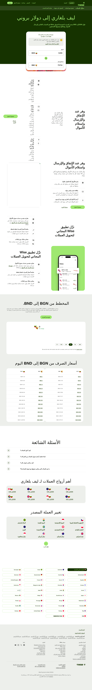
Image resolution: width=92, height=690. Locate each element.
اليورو (24, 529)
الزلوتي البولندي (79, 529)
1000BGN (78, 408)
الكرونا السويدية (41, 529)
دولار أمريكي (41, 536)
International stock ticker (39, 648)
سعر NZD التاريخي (81, 638)
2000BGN (78, 412)
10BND (41, 384)
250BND (40, 400)
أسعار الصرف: (82, 629)
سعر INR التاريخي (17, 636)
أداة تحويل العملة (41, 646)
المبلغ (62, 49)
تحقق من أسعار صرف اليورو (52, 44)
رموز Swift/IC (42, 649)
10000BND (40, 420)
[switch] (46, 58)
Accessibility (83, 657)
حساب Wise (62, 646)
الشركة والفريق (82, 645)
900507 (51, 676)
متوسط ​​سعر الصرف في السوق (20, 222)
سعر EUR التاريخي (43, 636)
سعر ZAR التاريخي (72, 638)
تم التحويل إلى (61, 61)
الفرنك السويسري (59, 529)
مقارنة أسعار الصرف (40, 654)
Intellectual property (60, 667)
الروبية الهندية (41, 522)
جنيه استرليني (79, 536)
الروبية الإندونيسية (59, 522)
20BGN (79, 388)
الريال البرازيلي (22, 522)
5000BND (40, 416)
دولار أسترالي (60, 536)
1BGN (79, 376)
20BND (41, 388)
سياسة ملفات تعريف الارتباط (19, 664)
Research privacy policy (39, 645)
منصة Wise (63, 652)
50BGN (79, 392)
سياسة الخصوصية (41, 664)
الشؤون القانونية (62, 664)
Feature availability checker (79, 659)
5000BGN (78, 416)
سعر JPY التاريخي (35, 636)
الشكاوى (63, 666)
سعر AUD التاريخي (70, 636)
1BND (41, 376)
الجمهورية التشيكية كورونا (76, 522)
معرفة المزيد (15, 121)
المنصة (65, 3)
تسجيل (10, 3)
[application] (20, 336)
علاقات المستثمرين (82, 652)
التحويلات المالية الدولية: (80, 633)
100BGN (79, 396)
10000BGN (78, 420)
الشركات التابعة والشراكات (80, 654)
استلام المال (62, 651)
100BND (41, 396)
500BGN (79, 404)
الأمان (84, 646)
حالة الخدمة (83, 651)
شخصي (71, 3)
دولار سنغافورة (22, 536)
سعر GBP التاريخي (61, 636)
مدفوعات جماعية (61, 655)
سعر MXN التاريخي (52, 636)
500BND (40, 404)
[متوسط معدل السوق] (39, 34)
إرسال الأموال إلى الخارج (60, 645)
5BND (41, 380)
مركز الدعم (83, 655)
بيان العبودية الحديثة (21, 666)
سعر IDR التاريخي (36, 638)
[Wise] (80, 3)
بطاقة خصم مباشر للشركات (59, 654)
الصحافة (84, 648)
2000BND (40, 412)
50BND (41, 392)
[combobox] (33, 53)
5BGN (79, 380)
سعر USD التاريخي (54, 638)
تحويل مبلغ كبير (62, 649)
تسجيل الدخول (17, 3)
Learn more (79, 349)
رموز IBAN (42, 651)
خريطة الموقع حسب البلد (40, 666)
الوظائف (84, 649)
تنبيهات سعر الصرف (41, 652)
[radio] (80, 344)
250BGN (79, 400)
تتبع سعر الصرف (46, 317)
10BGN (79, 384)
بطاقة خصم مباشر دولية (60, 648)
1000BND (40, 408)
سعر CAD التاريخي (26, 636)
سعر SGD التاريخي (63, 638)
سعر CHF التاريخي (45, 638)
